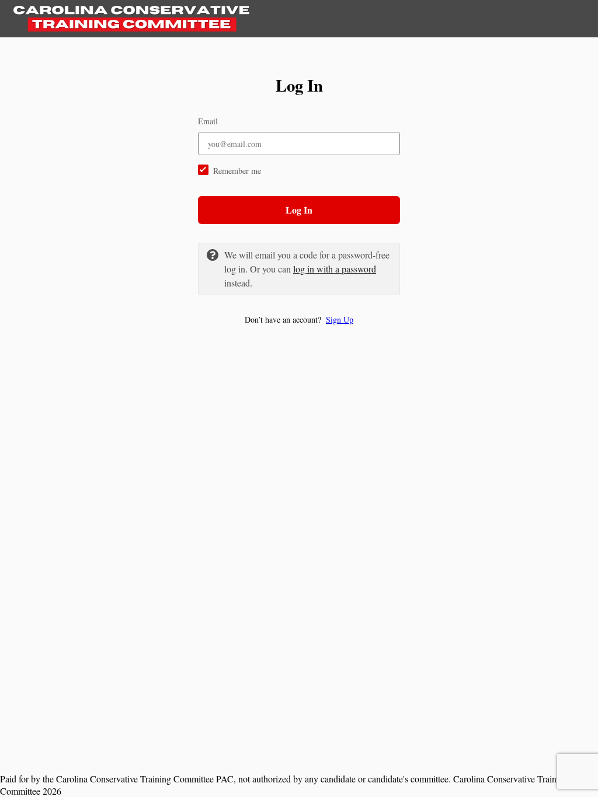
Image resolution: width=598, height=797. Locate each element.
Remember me (237, 170)
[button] (299, 319)
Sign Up (339, 319)
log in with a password (334, 269)
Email (208, 121)
